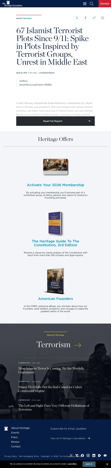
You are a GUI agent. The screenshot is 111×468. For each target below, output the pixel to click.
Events (15, 432)
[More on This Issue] (78, 343)
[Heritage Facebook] (82, 456)
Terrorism (27, 18)
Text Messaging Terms (29, 456)
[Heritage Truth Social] (76, 456)
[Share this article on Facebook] (85, 18)
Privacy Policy (10, 456)
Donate (104, 3)
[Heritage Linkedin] (93, 456)
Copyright (45, 456)
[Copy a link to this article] (94, 18)
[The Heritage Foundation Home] (12, 4)
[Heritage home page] (6, 428)
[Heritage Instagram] (88, 456)
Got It (89, 464)
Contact (16, 446)
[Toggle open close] (102, 110)
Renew (15, 441)
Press (14, 437)
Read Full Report (52, 121)
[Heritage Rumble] (99, 456)
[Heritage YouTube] (105, 456)
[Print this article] (102, 18)
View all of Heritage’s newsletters (67, 438)
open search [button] (91, 4)
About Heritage (20, 428)
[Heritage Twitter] (71, 456)
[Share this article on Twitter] (77, 18)
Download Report (47, 73)
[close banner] (107, 465)
